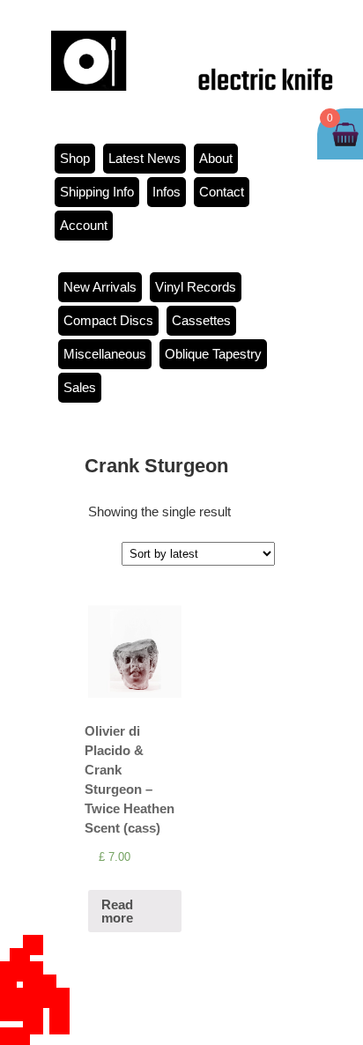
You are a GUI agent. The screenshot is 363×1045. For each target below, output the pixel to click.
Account (83, 225)
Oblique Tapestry (213, 353)
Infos (166, 191)
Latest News (144, 158)
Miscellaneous (104, 353)
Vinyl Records (195, 286)
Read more (117, 911)
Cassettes (201, 320)
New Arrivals (100, 286)
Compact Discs (108, 320)
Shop (75, 158)
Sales (79, 387)
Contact (221, 191)
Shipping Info (97, 191)
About (216, 158)
